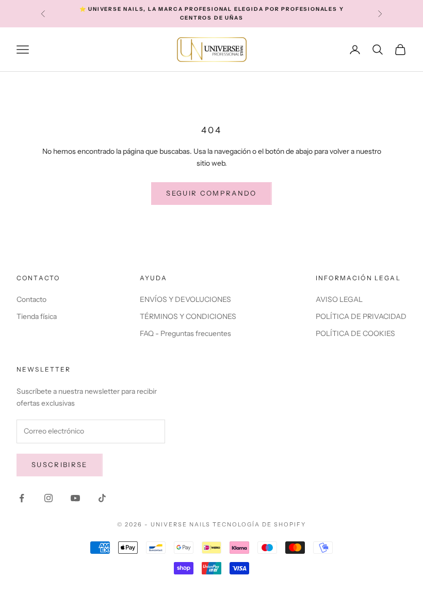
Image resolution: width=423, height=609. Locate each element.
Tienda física (37, 316)
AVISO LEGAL (339, 299)
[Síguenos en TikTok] (102, 498)
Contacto (31, 299)
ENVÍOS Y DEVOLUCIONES (185, 299)
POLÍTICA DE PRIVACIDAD (361, 316)
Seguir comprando (211, 193)
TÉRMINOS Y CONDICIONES (188, 316)
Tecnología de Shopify (259, 524)
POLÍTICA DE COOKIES (355, 333)
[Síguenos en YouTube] (75, 498)
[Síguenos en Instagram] (48, 498)
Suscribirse (59, 464)
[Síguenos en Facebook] (22, 498)
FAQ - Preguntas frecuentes (185, 333)
